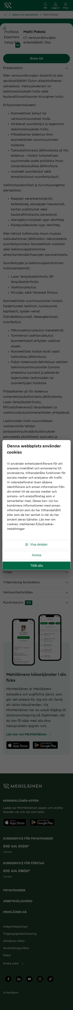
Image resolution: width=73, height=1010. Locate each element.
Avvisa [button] (36, 555)
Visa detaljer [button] (38, 544)
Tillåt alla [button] (36, 565)
